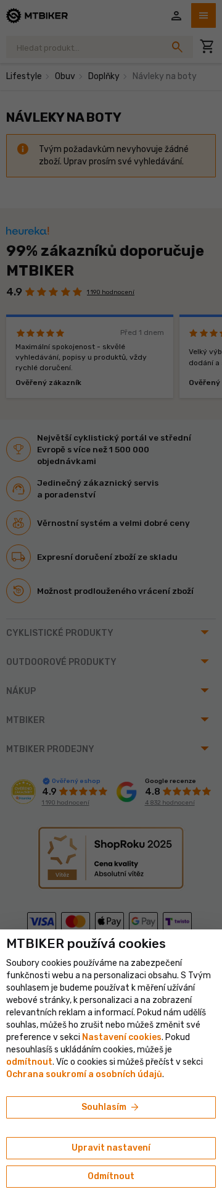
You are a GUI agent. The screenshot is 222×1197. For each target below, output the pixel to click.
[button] (29, 1062)
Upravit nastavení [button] (111, 1148)
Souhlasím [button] (111, 1107)
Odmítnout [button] (111, 1176)
